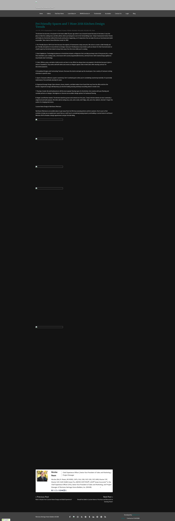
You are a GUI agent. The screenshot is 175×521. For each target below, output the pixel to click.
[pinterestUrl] (60, 490)
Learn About (71, 13)
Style (94, 30)
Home (41, 13)
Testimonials (97, 13)
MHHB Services (84, 13)
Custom (65, 30)
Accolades (108, 13)
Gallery (49, 13)
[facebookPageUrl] (52, 490)
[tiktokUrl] (58, 490)
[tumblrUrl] (66, 490)
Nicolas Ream (48, 30)
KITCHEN (86, 30)
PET (90, 30)
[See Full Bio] (100, 487)
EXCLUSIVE (80, 30)
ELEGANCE (74, 30)
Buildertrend (135, 515)
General (59, 30)
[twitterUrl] (54, 490)
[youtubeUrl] (62, 490)
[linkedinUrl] (64, 490)
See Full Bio (96, 487)
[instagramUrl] (56, 490)
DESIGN (69, 30)
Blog (134, 13)
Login (127, 13)
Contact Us (118, 13)
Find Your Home (59, 13)
